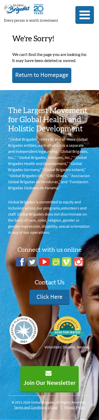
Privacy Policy (74, 407)
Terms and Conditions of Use (35, 407)
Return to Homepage (41, 75)
